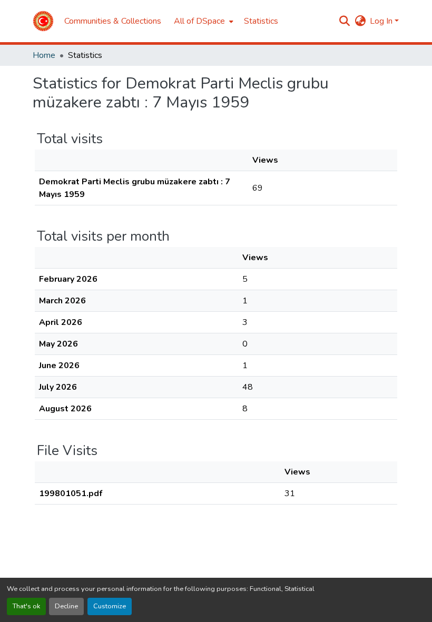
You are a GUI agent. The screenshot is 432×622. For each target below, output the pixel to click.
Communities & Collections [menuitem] (112, 21)
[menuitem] (202, 21)
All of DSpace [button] (199, 21)
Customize (109, 606)
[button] (43, 21)
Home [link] (44, 55)
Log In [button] (382, 21)
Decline (66, 606)
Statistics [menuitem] (261, 21)
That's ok (26, 606)
